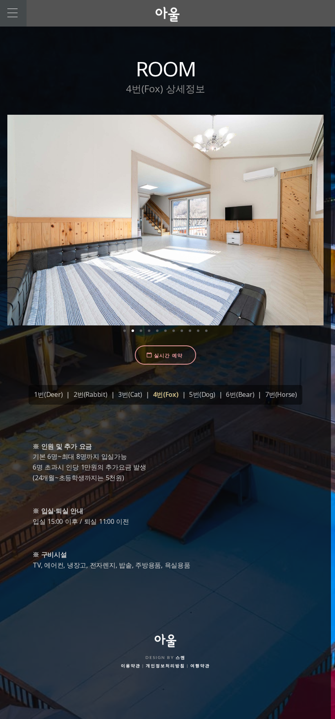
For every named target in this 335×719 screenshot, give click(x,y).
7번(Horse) (281, 394)
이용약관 (131, 666)
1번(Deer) (48, 394)
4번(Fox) (165, 394)
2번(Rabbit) (90, 394)
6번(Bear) (240, 394)
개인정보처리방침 (165, 666)
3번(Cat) (130, 394)
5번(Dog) (202, 394)
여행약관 (200, 666)
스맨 (180, 658)
